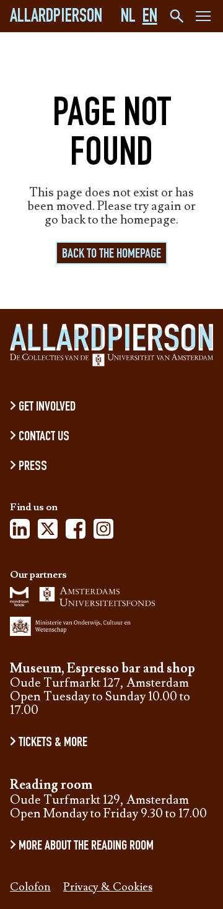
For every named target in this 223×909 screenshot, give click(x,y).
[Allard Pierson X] (48, 533)
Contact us (44, 437)
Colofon (30, 887)
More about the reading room (86, 846)
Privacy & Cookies (107, 887)
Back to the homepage (111, 254)
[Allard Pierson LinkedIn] (20, 533)
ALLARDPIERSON (56, 18)
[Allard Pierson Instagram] (103, 533)
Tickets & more (53, 743)
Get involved (47, 407)
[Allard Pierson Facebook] (75, 533)
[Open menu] (203, 18)
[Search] (175, 16)
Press (33, 467)
